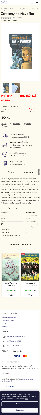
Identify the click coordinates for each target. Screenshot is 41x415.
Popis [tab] (11, 172)
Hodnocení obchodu (9, 318)
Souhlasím (20, 410)
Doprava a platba (8, 321)
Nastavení (19, 404)
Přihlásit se (9, 386)
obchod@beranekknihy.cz (16, 337)
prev (2, 263)
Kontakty (5, 327)
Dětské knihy (30, 213)
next (39, 263)
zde (26, 399)
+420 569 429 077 (14, 341)
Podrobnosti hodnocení (9, 20)
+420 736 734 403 (14, 346)
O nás (4, 324)
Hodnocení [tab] (27, 172)
